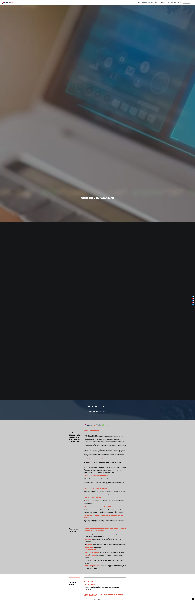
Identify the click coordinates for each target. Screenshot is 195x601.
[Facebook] (193, 300)
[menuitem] (138, 2)
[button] (192, 2)
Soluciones (150, 2)
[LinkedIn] (193, 296)
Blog (168, 2)
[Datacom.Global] (8, 2)
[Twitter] (193, 304)
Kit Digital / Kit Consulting (176, 2)
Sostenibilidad (162, 2)
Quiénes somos (144, 2)
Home (139, 2)
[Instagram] (193, 302)
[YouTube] (193, 298)
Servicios (156, 2)
